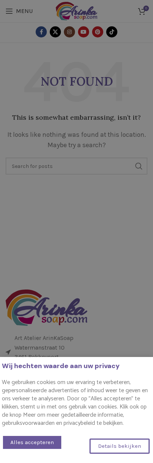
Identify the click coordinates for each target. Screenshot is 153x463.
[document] (76, 231)
